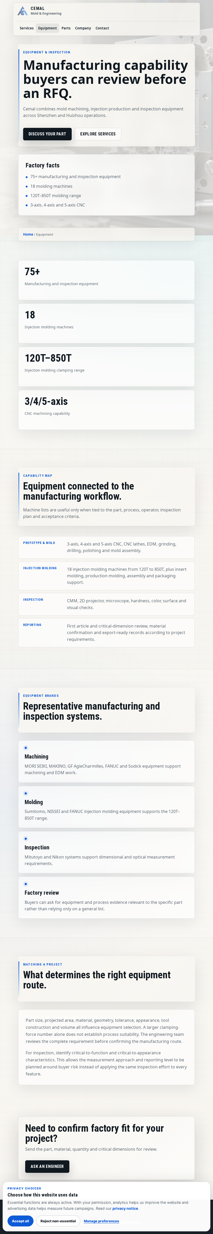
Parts (66, 28)
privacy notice (125, 1208)
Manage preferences (101, 1221)
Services (27, 28)
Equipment (47, 28)
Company (83, 28)
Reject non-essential (58, 1221)
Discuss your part (47, 133)
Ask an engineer (47, 1166)
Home (28, 234)
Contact (102, 28)
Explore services (98, 133)
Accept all (20, 1221)
